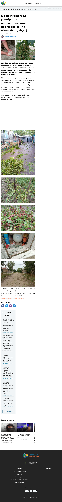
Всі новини (8, 411)
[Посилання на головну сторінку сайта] (31, 456)
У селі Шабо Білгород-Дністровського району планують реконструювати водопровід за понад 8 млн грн (8, 371)
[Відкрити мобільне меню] (59, 3)
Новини (15, 298)
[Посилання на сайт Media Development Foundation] (31, 463)
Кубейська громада (6, 298)
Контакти (48, 468)
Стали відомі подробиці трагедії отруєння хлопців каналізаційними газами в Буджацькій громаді (8, 387)
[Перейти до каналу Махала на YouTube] (31, 491)
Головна (19, 468)
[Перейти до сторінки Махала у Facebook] (28, 491)
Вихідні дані (19, 477)
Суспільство (21, 298)
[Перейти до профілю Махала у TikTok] (36, 491)
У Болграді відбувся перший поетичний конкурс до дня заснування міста (8, 402)
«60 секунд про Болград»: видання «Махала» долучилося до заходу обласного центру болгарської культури (8, 324)
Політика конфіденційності (19, 479)
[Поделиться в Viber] (10, 305)
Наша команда (19, 482)
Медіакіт (19, 474)
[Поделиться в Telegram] (14, 305)
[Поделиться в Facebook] (2, 305)
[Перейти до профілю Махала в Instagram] (26, 491)
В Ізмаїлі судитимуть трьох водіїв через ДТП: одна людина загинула (8, 359)
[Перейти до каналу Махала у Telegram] (34, 491)
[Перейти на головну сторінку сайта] (3, 3)
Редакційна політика (19, 471)
